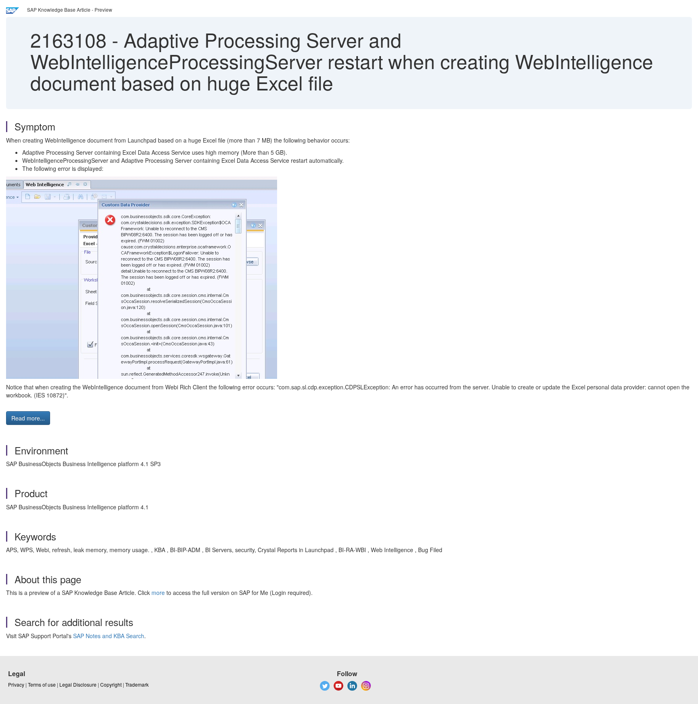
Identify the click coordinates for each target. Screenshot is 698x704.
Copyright (111, 684)
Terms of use (42, 684)
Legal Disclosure (78, 684)
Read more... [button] (28, 418)
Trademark (137, 684)
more (158, 592)
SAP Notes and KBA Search (108, 636)
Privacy (16, 684)
